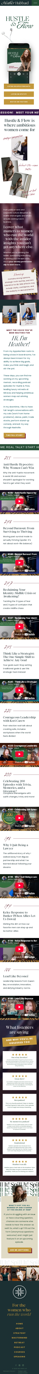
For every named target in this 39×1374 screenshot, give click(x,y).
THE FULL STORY (14, 435)
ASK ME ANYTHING (19, 1250)
